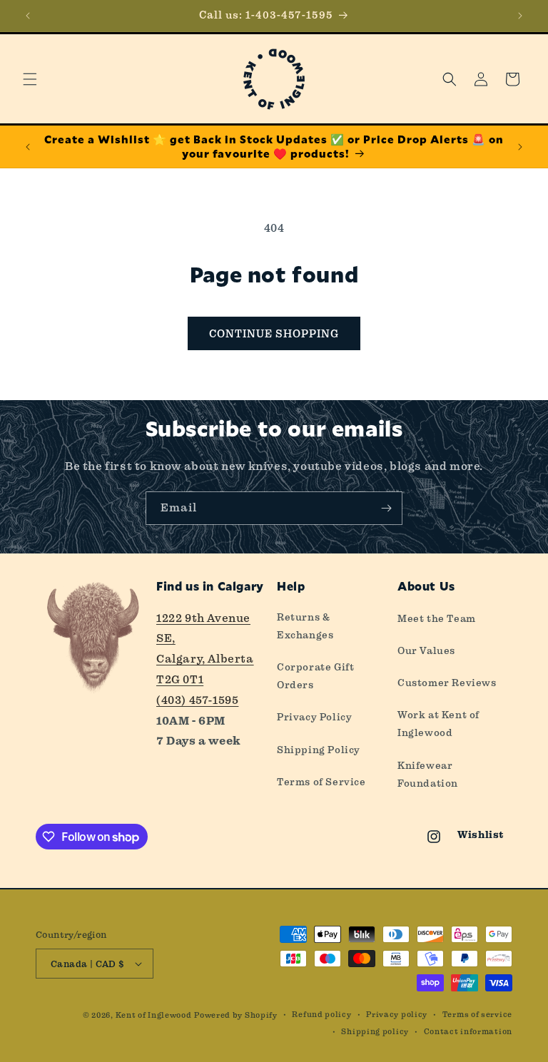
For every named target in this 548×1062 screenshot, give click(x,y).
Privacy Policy (314, 717)
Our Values (426, 650)
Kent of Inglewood (154, 1015)
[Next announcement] (520, 15)
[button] (30, 79)
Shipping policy (375, 1031)
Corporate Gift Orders (315, 675)
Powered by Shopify (236, 1015)
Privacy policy (396, 1014)
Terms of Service (321, 781)
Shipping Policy (318, 749)
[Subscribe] (386, 508)
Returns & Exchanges (305, 625)
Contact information (468, 1031)
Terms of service (477, 1014)
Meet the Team (436, 618)
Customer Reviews (447, 682)
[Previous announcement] (28, 15)
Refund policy (321, 1014)
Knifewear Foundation (427, 774)
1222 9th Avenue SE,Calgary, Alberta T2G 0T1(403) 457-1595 (205, 659)
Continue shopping (274, 333)
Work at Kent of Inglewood (438, 723)
